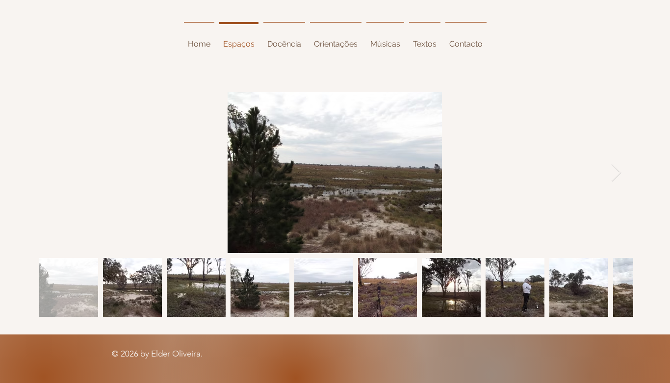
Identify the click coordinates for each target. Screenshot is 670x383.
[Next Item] (616, 172)
